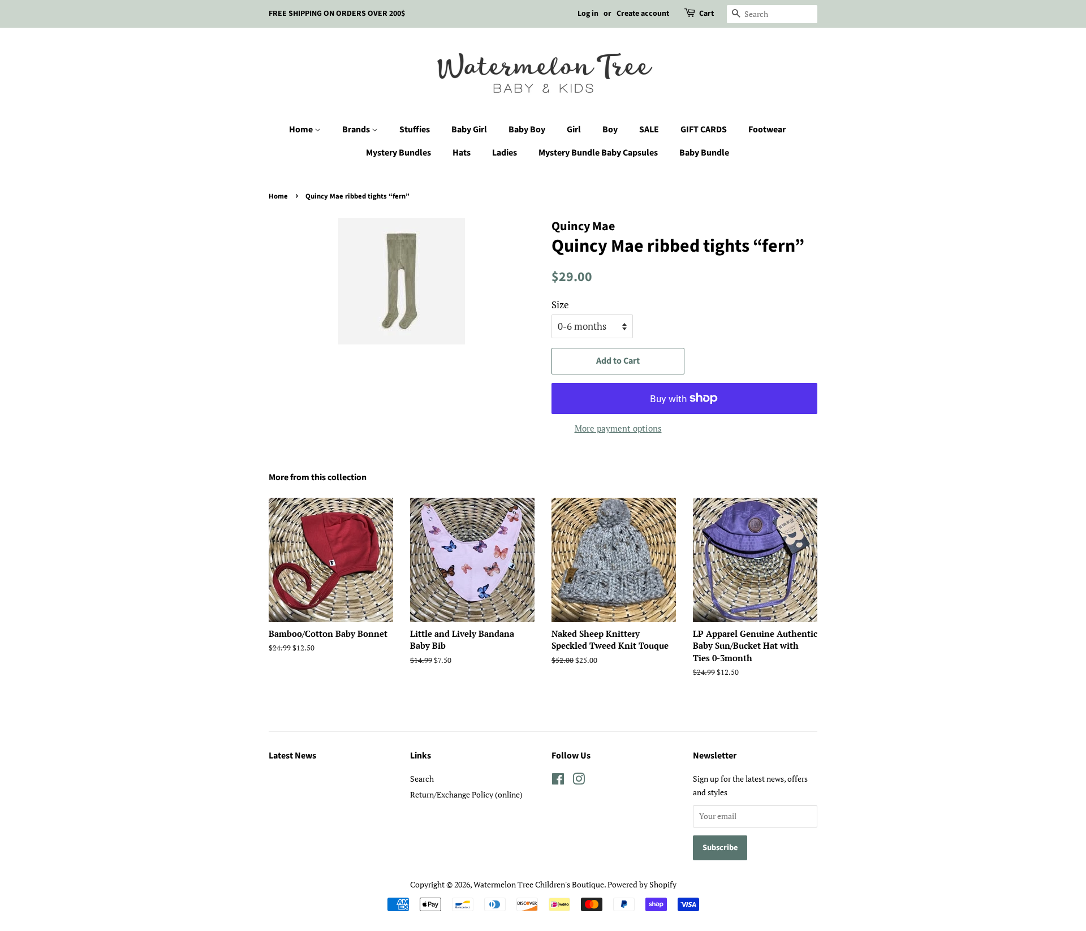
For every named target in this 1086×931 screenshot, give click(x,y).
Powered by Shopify (641, 884)
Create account (643, 13)
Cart (706, 13)
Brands (357, 129)
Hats (462, 152)
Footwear (767, 129)
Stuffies (414, 129)
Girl (574, 129)
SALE (649, 129)
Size (560, 304)
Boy (610, 129)
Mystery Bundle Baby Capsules (598, 152)
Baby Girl (469, 129)
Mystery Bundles (398, 152)
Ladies (504, 152)
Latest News (292, 755)
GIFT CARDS (703, 129)
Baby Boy (526, 129)
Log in (588, 13)
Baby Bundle (704, 152)
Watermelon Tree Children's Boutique (538, 884)
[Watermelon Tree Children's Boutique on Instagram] (578, 780)
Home (301, 129)
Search (422, 778)
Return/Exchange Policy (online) (466, 794)
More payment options (618, 428)
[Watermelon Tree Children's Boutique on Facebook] (557, 780)
